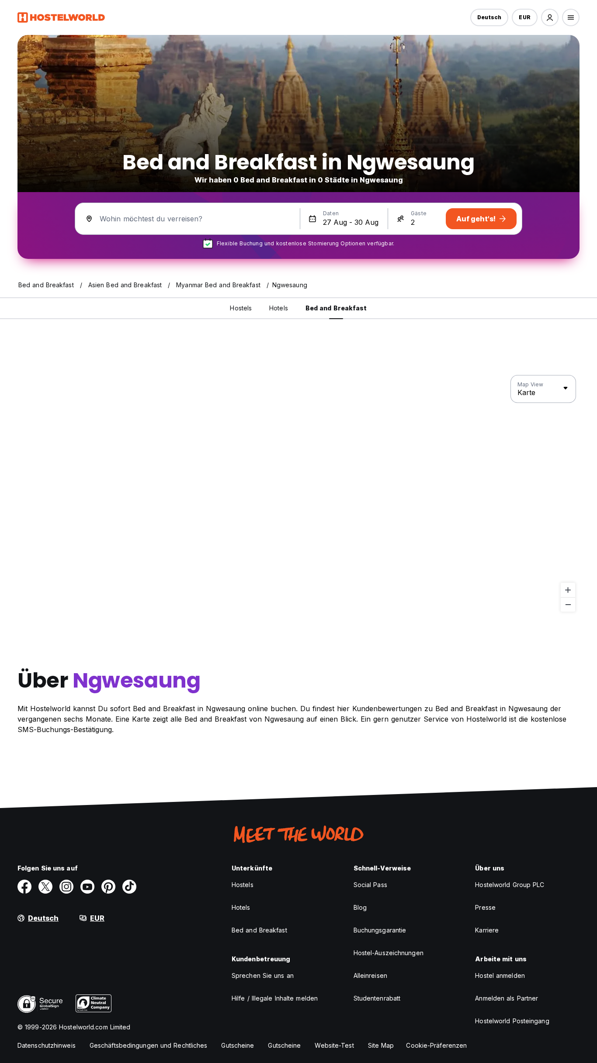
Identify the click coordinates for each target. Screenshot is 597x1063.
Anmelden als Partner (506, 998)
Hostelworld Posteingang (512, 1021)
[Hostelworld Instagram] (66, 887)
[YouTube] (87, 887)
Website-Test (334, 1045)
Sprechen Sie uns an (263, 975)
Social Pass (370, 884)
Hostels (242, 884)
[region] (298, 494)
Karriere (487, 930)
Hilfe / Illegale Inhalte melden (275, 998)
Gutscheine (237, 1045)
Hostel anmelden (500, 975)
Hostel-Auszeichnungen (388, 952)
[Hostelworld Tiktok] (129, 887)
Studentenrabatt (377, 998)
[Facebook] (24, 887)
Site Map (381, 1045)
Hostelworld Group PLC (509, 884)
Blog (360, 907)
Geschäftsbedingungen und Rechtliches (149, 1045)
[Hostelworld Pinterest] (108, 887)
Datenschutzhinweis (46, 1045)
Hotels (241, 907)
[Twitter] (45, 887)
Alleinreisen (370, 975)
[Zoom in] (568, 590)
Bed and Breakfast (259, 930)
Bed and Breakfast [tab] (336, 308)
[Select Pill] (550, 17)
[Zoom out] (568, 604)
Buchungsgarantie (380, 930)
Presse (485, 907)
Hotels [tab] (278, 308)
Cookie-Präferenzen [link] (436, 1045)
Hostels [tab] (241, 308)
